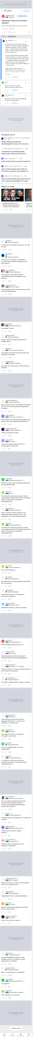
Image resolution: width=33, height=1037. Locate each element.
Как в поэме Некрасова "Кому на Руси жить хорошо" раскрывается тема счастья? (14, 171)
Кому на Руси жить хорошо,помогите (15, 161)
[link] (12, 200)
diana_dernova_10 (8, 148)
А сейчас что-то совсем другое (22, 137)
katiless (6, 158)
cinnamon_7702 (7, 166)
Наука (11, 493)
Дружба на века (14, 605)
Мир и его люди (14, 287)
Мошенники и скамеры (16, 992)
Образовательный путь (16, 417)
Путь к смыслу (13, 880)
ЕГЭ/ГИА (12, 441)
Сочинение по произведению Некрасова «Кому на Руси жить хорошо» (13, 154)
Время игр (12, 716)
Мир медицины (14, 893)
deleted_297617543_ (9, 137)
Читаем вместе (17, 148)
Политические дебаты (16, 350)
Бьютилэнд (12, 653)
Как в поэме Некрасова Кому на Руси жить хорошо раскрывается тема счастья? (16, 181)
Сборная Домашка (12, 17)
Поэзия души (12, 158)
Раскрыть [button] (8, 74)
